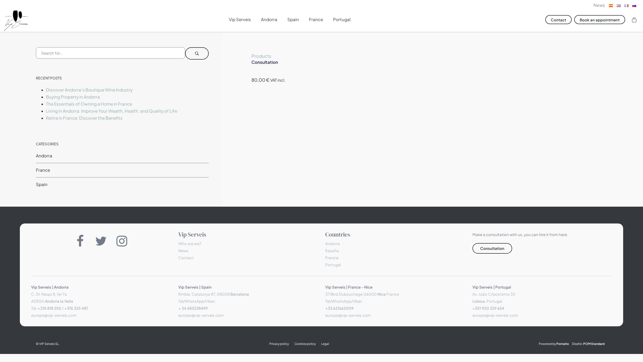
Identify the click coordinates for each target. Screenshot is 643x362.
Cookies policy (305, 344)
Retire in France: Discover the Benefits (84, 118)
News (183, 250)
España (332, 250)
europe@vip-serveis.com (54, 315)
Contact (186, 257)
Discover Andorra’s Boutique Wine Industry (89, 89)
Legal (325, 344)
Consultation (264, 62)
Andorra (44, 155)
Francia (332, 257)
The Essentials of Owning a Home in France (89, 103)
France (43, 169)
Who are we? (189, 243)
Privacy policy (279, 344)
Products (261, 56)
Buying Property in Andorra (73, 96)
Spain (41, 184)
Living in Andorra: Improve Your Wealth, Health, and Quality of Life (111, 110)
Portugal (333, 264)
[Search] (197, 53)
